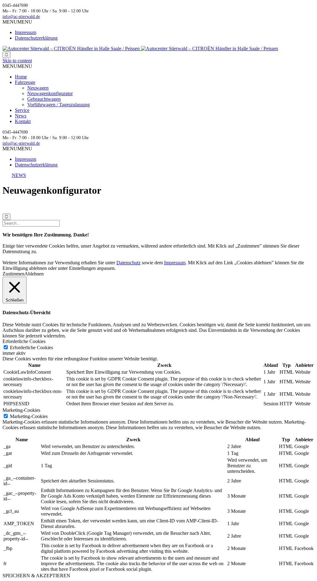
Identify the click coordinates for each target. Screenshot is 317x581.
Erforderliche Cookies (31, 347)
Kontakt (23, 121)
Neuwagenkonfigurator (50, 93)
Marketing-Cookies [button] (21, 410)
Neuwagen (38, 87)
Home (21, 76)
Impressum (25, 32)
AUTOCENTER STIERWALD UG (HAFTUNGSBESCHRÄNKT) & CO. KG (74, 206)
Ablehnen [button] (34, 273)
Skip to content (17, 60)
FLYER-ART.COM (159, 206)
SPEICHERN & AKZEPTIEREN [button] (36, 575)
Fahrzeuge (25, 82)
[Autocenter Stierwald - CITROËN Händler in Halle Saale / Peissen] (140, 48)
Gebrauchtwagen (44, 99)
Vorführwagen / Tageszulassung (58, 104)
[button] (17, 21)
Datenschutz (212, 206)
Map (231, 206)
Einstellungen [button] (82, 268)
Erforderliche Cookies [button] (24, 341)
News (20, 115)
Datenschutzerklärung (36, 38)
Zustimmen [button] (13, 273)
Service (22, 110)
